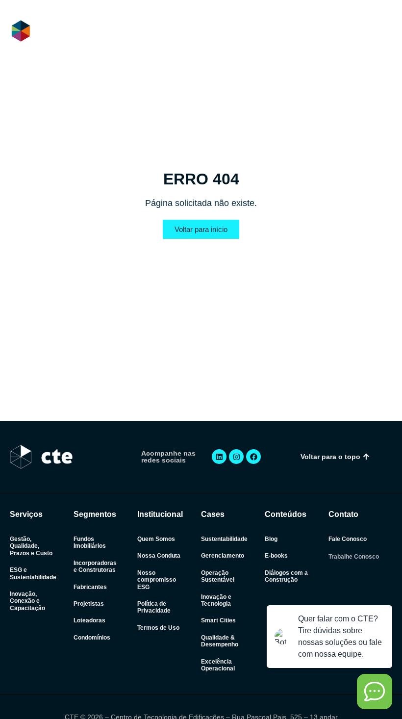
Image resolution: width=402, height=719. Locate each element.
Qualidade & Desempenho (219, 641)
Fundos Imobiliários (90, 542)
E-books (276, 555)
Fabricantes (90, 587)
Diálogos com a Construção (286, 576)
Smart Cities (218, 620)
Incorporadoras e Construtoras (95, 566)
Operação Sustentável (217, 576)
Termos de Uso (158, 627)
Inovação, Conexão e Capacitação (27, 601)
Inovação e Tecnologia (216, 600)
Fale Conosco (347, 539)
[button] (384, 32)
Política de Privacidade (154, 607)
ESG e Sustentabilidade (33, 573)
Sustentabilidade (224, 539)
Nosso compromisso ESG (156, 580)
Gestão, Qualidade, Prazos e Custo (31, 546)
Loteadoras (89, 620)
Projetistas (89, 603)
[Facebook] (253, 456)
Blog (271, 539)
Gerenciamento (222, 555)
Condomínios (92, 637)
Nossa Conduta (158, 555)
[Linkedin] (219, 456)
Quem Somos (156, 539)
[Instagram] (236, 456)
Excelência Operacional (218, 665)
